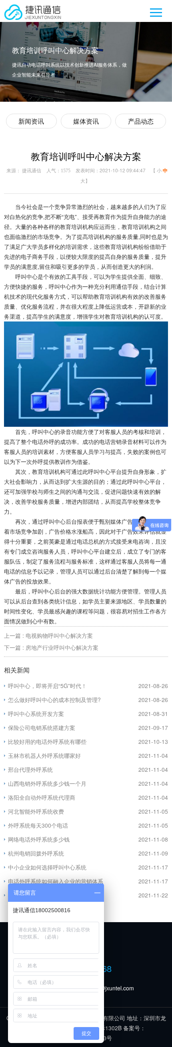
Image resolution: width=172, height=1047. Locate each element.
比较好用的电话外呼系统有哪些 (47, 741)
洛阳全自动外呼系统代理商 (41, 797)
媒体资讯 (86, 121)
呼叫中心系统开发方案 (36, 714)
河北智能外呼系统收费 (36, 811)
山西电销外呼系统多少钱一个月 (47, 783)
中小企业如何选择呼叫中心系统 (47, 867)
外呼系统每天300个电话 (38, 825)
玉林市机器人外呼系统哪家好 (44, 755)
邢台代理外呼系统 (30, 769)
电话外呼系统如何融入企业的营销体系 (55, 881)
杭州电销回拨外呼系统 (36, 853)
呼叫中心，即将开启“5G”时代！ (47, 686)
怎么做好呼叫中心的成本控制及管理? (54, 700)
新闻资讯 (31, 121)
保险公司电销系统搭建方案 (41, 728)
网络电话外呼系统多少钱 (39, 839)
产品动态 (141, 121)
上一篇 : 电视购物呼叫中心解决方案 (48, 635)
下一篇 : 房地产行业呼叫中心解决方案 (51, 647)
